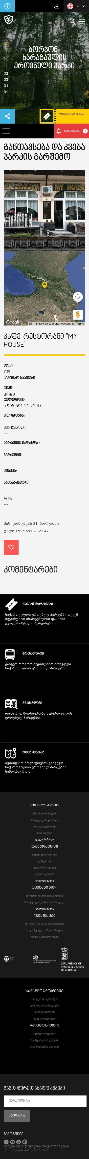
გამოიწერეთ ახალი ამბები (34, 1088)
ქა (77, 6)
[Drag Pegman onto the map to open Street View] (78, 315)
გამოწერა (17, 1115)
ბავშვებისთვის (44, 1012)
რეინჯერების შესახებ (44, 1047)
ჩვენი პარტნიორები (45, 937)
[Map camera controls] (78, 297)
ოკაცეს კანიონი (44, 827)
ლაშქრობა (44, 861)
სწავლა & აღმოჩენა (44, 999)
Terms (80, 323)
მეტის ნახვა (44, 633)
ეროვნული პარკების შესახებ (44, 924)
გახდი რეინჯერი (44, 1034)
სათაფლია (44, 833)
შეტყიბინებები (75, 131)
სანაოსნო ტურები (44, 855)
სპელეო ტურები (44, 868)
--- (6, 433)
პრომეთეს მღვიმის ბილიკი (45, 896)
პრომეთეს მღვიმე (44, 814)
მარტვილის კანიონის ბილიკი (44, 902)
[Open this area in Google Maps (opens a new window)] (13, 322)
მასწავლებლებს (44, 1019)
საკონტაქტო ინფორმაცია (44, 931)
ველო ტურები (44, 874)
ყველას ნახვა (44, 840)
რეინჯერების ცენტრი (44, 1040)
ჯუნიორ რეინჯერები (44, 1006)
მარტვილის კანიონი (44, 820)
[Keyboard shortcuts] (30, 324)
